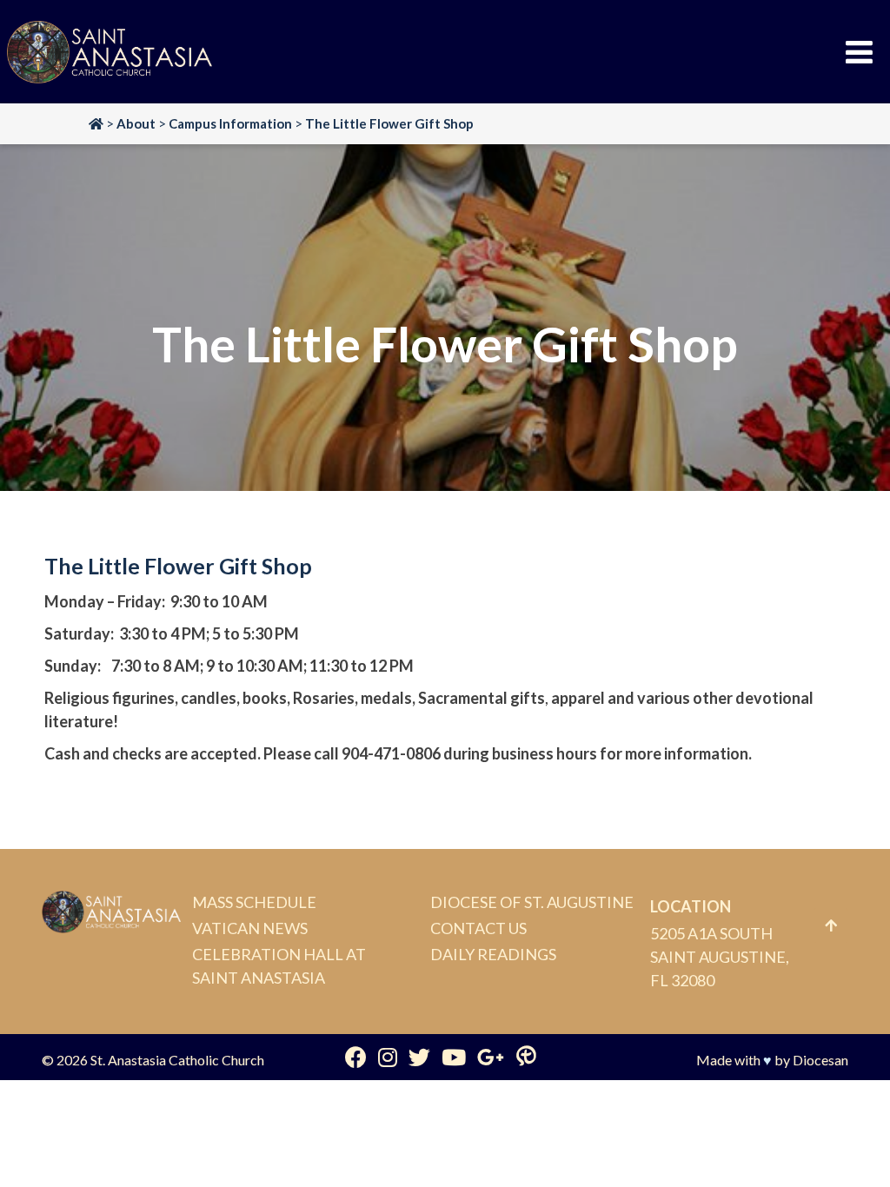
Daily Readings (493, 954)
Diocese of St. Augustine (532, 902)
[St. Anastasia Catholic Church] (109, 52)
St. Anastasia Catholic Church (177, 1059)
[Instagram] (387, 1057)
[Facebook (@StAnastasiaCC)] (356, 1057)
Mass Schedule (254, 902)
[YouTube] (454, 1057)
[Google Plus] (490, 1057)
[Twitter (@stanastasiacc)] (419, 1057)
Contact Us (478, 928)
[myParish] (526, 1057)
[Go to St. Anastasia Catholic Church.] (96, 123)
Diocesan (820, 1059)
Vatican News (250, 928)
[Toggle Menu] (859, 52)
